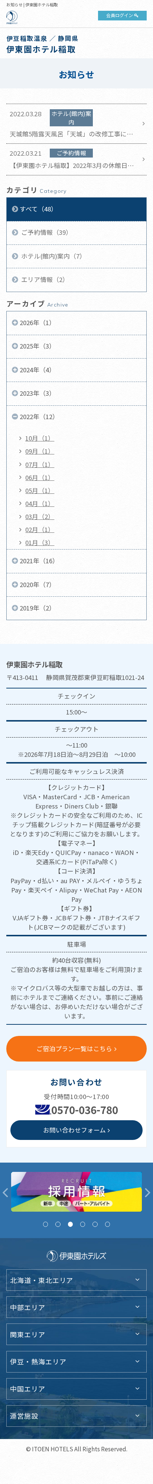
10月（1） (39, 438)
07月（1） (39, 464)
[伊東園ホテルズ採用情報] (76, 1192)
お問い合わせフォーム (74, 1129)
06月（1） (39, 477)
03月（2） (39, 516)
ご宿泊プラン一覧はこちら (74, 1048)
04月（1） (39, 503)
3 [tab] (70, 1224)
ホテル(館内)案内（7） (53, 256)
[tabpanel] (76, 1192)
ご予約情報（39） (46, 232)
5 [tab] (94, 1224)
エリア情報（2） (44, 279)
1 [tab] (45, 1224)
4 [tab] (82, 1224)
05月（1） (39, 490)
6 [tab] (107, 1224)
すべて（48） (38, 208)
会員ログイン (119, 15)
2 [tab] (57, 1224)
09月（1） (39, 451)
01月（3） (39, 542)
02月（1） (39, 529)
